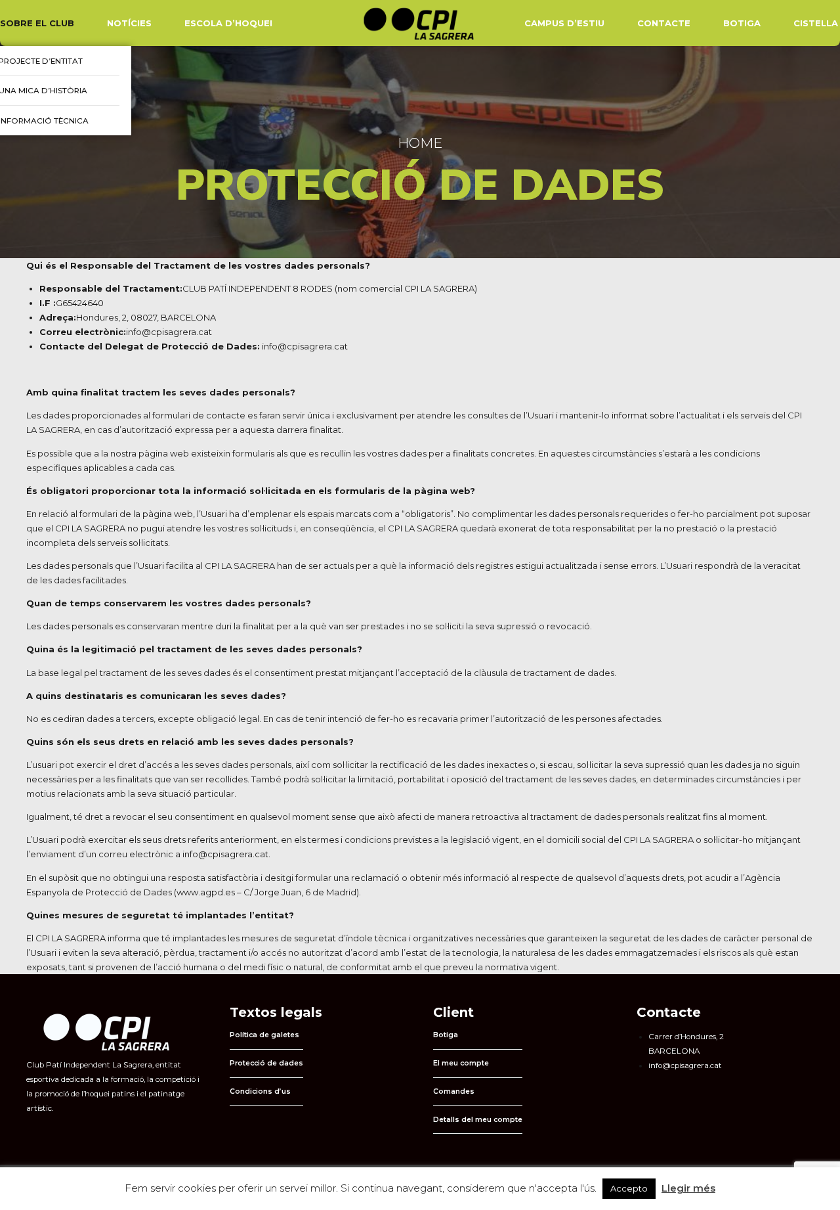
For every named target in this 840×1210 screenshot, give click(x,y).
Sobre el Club (37, 23)
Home (420, 143)
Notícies (129, 23)
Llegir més (688, 1188)
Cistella (815, 23)
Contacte (663, 23)
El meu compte (461, 1063)
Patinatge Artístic (50, 69)
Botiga (742, 23)
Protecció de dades (266, 1063)
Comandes (453, 1091)
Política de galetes (264, 1035)
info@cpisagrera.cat (305, 346)
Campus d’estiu (564, 23)
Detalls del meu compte (477, 1119)
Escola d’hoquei (228, 23)
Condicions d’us (260, 1091)
